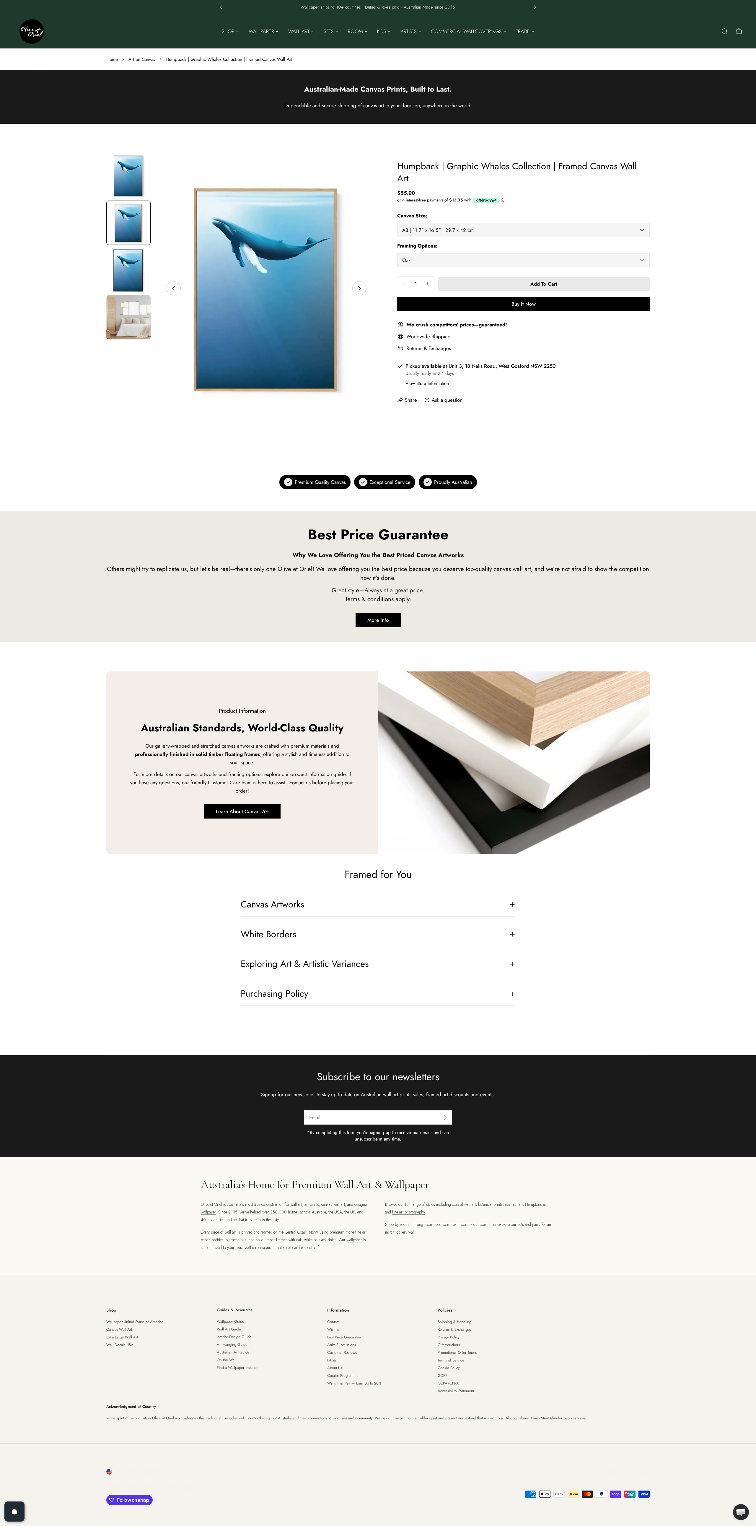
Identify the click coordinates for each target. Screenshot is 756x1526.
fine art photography (408, 1212)
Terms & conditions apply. (378, 599)
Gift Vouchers (449, 1345)
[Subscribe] (445, 1117)
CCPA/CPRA (448, 1383)
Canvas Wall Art (119, 1329)
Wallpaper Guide (230, 1321)
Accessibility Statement (456, 1391)
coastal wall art (464, 1204)
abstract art (514, 1204)
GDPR (442, 1375)
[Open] (14, 1511)
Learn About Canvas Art (242, 811)
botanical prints (490, 1204)
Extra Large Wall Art (122, 1337)
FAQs (331, 1360)
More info (378, 620)
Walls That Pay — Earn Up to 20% (354, 1383)
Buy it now (523, 304)
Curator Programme (343, 1375)
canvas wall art (333, 1204)
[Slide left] (174, 288)
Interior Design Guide (234, 1337)
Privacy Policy (449, 1337)
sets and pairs (529, 1224)
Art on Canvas (141, 59)
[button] (221, 7)
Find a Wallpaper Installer (237, 1367)
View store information (427, 383)
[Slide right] (359, 288)
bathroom (460, 1224)
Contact (333, 1322)
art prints (311, 1204)
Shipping (441, 336)
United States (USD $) (137, 1471)
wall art (296, 1204)
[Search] (725, 31)
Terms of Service (451, 1360)
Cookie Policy (449, 1368)
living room (424, 1224)
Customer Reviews (342, 1352)
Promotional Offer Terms (457, 1352)
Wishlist (333, 1329)
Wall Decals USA (119, 1345)
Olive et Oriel (139, 1487)
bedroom (443, 1224)
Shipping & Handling (454, 1322)
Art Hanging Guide (232, 1344)
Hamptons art (536, 1204)
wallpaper (354, 1240)
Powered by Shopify (178, 1487)
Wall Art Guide (229, 1329)
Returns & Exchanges (428, 348)
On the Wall (226, 1360)
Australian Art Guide (233, 1352)
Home (112, 59)
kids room (479, 1224)
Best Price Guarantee (344, 1337)
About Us (334, 1368)
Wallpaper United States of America (134, 1322)
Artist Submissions (341, 1345)
